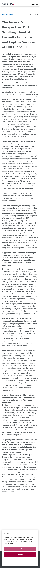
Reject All (20, 554)
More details (20, 560)
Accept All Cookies (20, 549)
